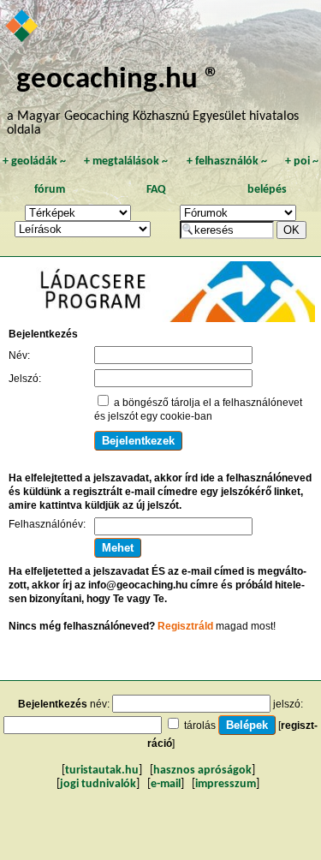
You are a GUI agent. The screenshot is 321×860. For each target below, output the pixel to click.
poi (302, 161)
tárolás (200, 726)
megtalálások (125, 161)
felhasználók (227, 161)
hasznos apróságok (202, 770)
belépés (267, 189)
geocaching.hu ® (118, 80)
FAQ (156, 189)
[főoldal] (22, 27)
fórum (49, 189)
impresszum (225, 784)
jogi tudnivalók (98, 784)
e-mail (166, 784)
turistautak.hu (102, 770)
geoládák (34, 161)
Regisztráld (185, 626)
